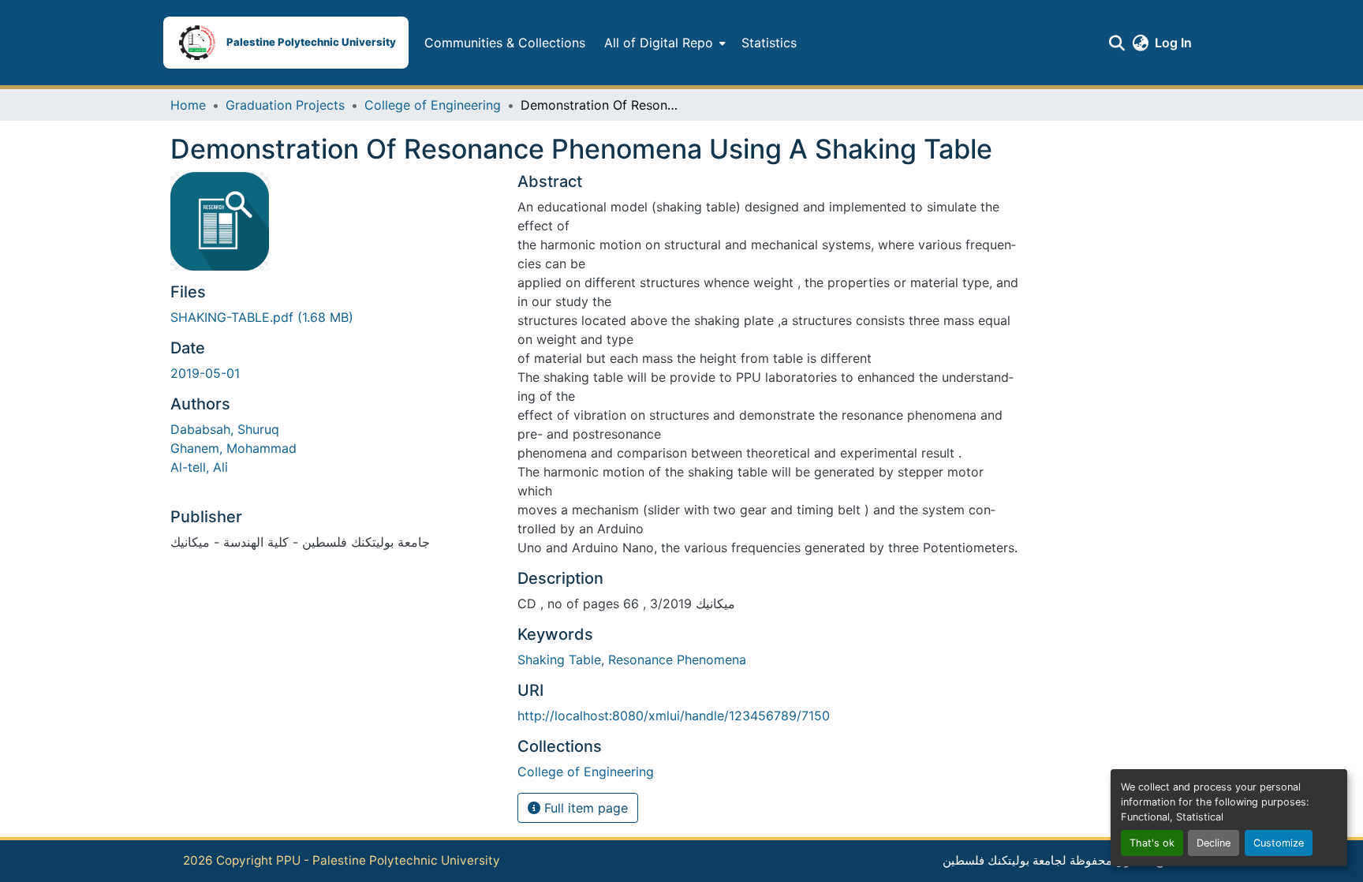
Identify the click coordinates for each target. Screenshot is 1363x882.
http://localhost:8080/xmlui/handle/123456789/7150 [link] (673, 715)
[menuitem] (663, 42)
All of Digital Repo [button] (658, 42)
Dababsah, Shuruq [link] (224, 429)
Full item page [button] (584, 808)
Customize (1278, 843)
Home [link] (188, 105)
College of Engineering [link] (432, 105)
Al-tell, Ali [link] (199, 467)
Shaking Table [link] (559, 659)
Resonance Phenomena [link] (677, 659)
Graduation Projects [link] (285, 105)
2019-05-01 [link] (205, 373)
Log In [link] (1173, 42)
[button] (286, 43)
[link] (334, 317)
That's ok (1152, 843)
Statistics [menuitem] (769, 42)
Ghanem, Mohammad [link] (233, 448)
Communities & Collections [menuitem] (504, 42)
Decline (1213, 843)
